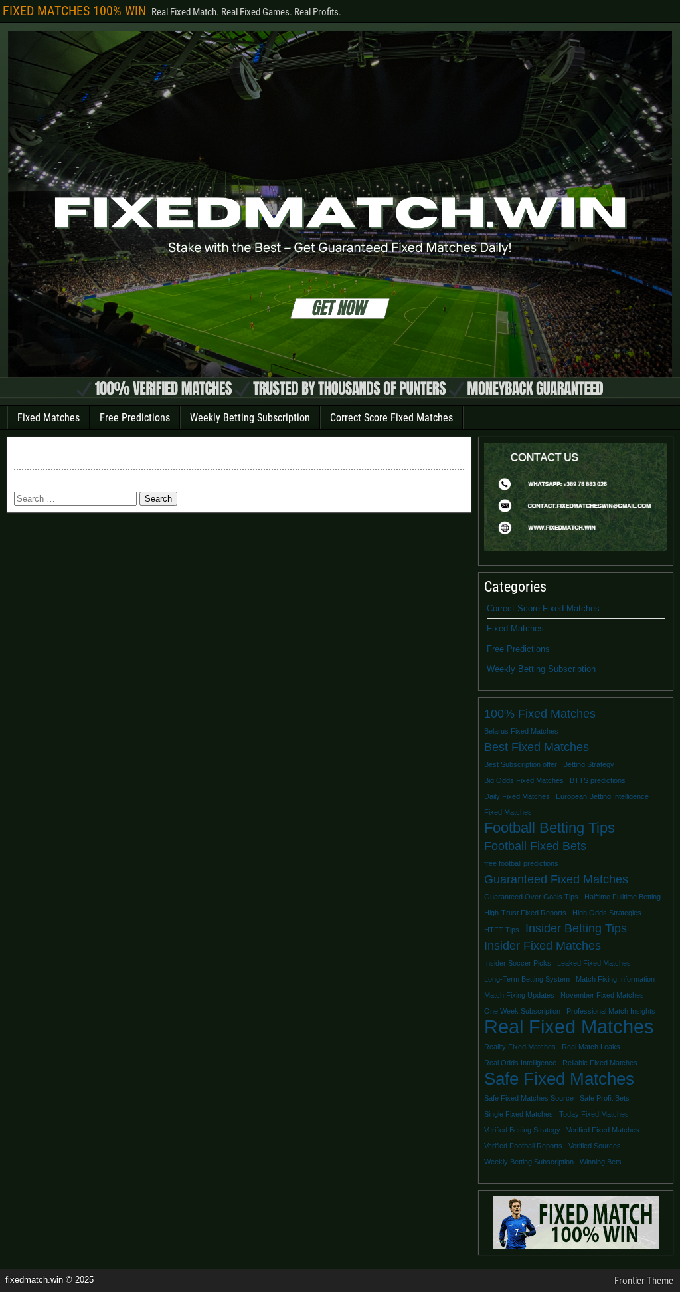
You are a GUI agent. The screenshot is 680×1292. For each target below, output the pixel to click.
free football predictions (521, 863)
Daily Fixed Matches (517, 796)
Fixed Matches (48, 417)
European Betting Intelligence (602, 796)
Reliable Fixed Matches (600, 1063)
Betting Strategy (588, 764)
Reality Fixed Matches (520, 1047)
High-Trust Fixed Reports (525, 912)
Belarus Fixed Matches (521, 731)
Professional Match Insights (610, 1011)
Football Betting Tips (549, 828)
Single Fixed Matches (518, 1114)
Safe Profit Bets (605, 1098)
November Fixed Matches (602, 995)
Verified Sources (594, 1146)
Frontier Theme (643, 1281)
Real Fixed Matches (569, 1027)
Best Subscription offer (520, 764)
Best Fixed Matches (536, 747)
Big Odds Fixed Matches (524, 780)
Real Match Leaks (591, 1047)
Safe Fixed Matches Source (529, 1098)
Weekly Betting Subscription (250, 417)
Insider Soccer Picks (517, 963)
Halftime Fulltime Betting (622, 897)
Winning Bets (601, 1162)
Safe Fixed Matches (559, 1079)
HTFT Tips (501, 930)
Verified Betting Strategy (522, 1130)
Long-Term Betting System (527, 979)
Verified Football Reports (523, 1146)
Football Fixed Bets (535, 846)
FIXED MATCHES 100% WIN (74, 11)
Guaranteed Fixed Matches (556, 879)
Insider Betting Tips (576, 928)
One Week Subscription (522, 1011)
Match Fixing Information (615, 979)
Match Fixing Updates (519, 995)
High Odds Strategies (606, 912)
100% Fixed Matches (540, 713)
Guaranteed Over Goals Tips (531, 897)
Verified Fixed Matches (602, 1130)
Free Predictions (135, 417)
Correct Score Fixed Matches (391, 417)
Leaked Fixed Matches (594, 963)
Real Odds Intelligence (520, 1063)
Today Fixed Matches (594, 1114)
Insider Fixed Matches (542, 945)
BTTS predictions (598, 780)
